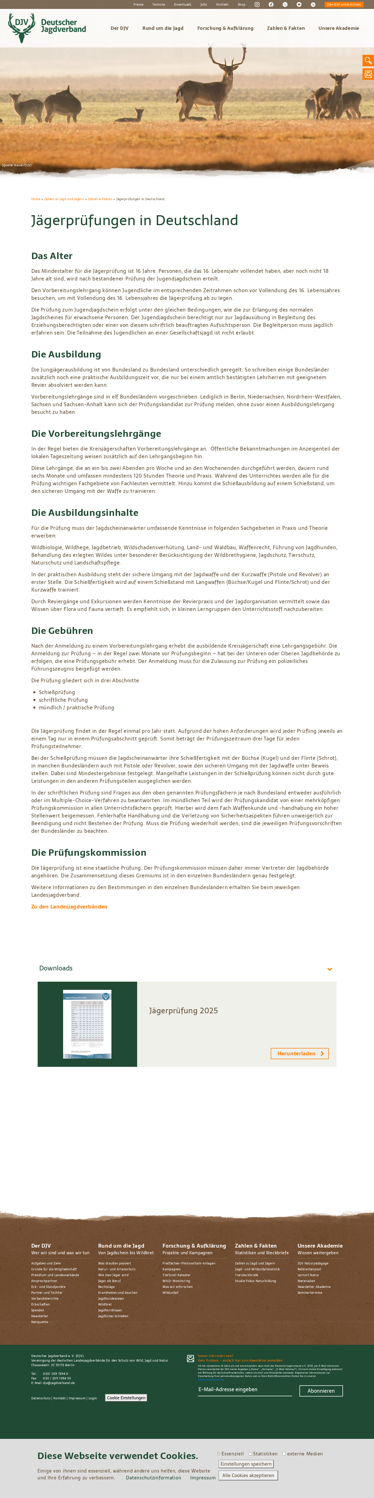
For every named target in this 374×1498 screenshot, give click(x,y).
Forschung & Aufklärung (225, 28)
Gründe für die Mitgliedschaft (54, 1269)
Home (35, 199)
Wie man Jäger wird (113, 1275)
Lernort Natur (308, 1275)
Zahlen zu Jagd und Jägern (64, 199)
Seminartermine (310, 1292)
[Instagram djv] (257, 4)
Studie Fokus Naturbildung (255, 1281)
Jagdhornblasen (110, 1310)
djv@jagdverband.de (59, 1383)
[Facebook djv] (271, 4)
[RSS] (313, 4)
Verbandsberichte (45, 1298)
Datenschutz (41, 1398)
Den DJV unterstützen (344, 4)
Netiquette (39, 1322)
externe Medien (305, 1453)
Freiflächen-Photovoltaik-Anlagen (189, 1263)
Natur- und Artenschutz (117, 1269)
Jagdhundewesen (111, 1298)
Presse (138, 4)
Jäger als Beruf (109, 1281)
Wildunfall (170, 1292)
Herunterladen (296, 1053)
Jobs (203, 4)
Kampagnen (172, 1269)
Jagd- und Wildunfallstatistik (257, 1269)
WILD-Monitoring (176, 1281)
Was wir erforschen (178, 1286)
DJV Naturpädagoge (313, 1263)
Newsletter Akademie (314, 1286)
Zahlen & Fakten (286, 28)
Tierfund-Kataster (177, 1275)
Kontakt (222, 4)
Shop (242, 4)
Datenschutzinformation (153, 1477)
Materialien (306, 1281)
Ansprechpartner (44, 1281)
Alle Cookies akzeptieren (248, 1475)
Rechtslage (106, 1286)
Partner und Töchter (47, 1292)
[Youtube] (299, 4)
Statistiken (265, 1453)
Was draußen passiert (114, 1263)
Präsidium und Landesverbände (55, 1275)
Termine (158, 4)
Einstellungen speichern (246, 1464)
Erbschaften (40, 1304)
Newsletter (39, 1316)
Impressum (77, 1398)
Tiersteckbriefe (246, 1275)
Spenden (37, 1310)
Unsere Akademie (339, 28)
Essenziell (233, 1453)
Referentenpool (309, 1269)
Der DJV (120, 28)
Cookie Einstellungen (126, 1397)
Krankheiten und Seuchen (118, 1292)
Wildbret (105, 1304)
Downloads (182, 4)
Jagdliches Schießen (113, 1316)
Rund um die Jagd (163, 28)
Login (93, 1398)
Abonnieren (321, 1391)
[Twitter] (285, 4)
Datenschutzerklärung (211, 1379)
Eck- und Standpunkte (48, 1286)
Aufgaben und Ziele (46, 1263)
